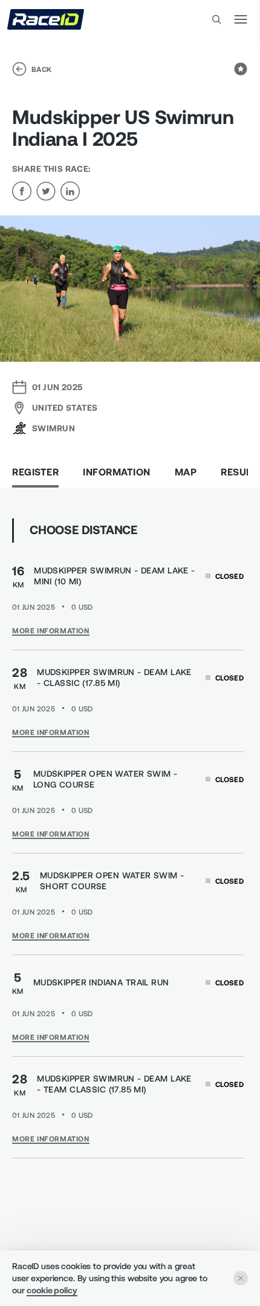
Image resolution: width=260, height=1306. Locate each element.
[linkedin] (70, 191)
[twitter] (46, 191)
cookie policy (52, 1290)
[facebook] (21, 191)
